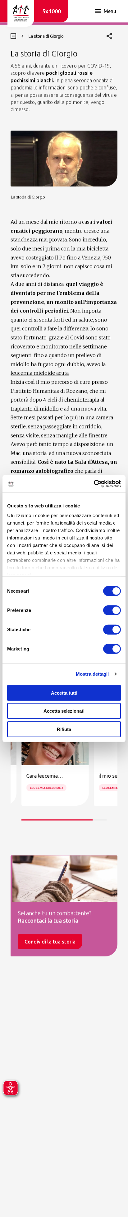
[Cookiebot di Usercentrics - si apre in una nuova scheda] (93, 484)
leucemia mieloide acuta (40, 373)
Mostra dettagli (92, 674)
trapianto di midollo (35, 408)
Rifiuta (64, 729)
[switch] (112, 610)
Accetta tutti (64, 692)
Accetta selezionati (64, 711)
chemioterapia (81, 399)
